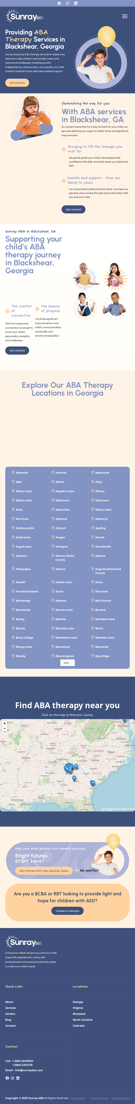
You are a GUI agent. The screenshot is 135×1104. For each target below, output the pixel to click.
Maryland (79, 1014)
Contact (10, 1025)
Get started (17, 83)
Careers (10, 1014)
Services (10, 1008)
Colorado (79, 1025)
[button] (125, 16)
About (9, 1002)
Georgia (78, 1002)
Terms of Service (99, 1098)
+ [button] (4, 723)
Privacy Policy (78, 1098)
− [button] (4, 728)
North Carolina (83, 1020)
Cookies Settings (121, 1098)
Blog (8, 1020)
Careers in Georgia (67, 911)
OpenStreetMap (117, 810)
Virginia (78, 1008)
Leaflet (105, 810)
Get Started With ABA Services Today (43, 871)
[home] (24, 16)
